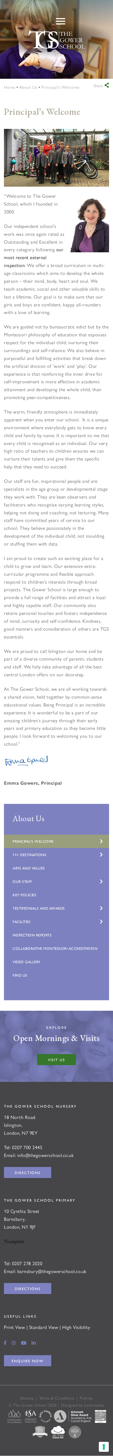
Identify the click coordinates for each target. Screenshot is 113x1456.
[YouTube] (24, 1343)
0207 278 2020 (27, 1263)
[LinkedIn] (34, 1343)
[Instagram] (14, 1343)
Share (98, 85)
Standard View (43, 1327)
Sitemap (27, 1398)
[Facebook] (5, 1343)
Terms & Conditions (57, 1398)
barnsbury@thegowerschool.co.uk (51, 1271)
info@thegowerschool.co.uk (45, 1155)
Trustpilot (14, 1241)
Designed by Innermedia (82, 1405)
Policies (86, 1398)
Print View (14, 1327)
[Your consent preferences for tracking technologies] (104, 1447)
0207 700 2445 (27, 1147)
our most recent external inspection (33, 257)
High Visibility (76, 1327)
